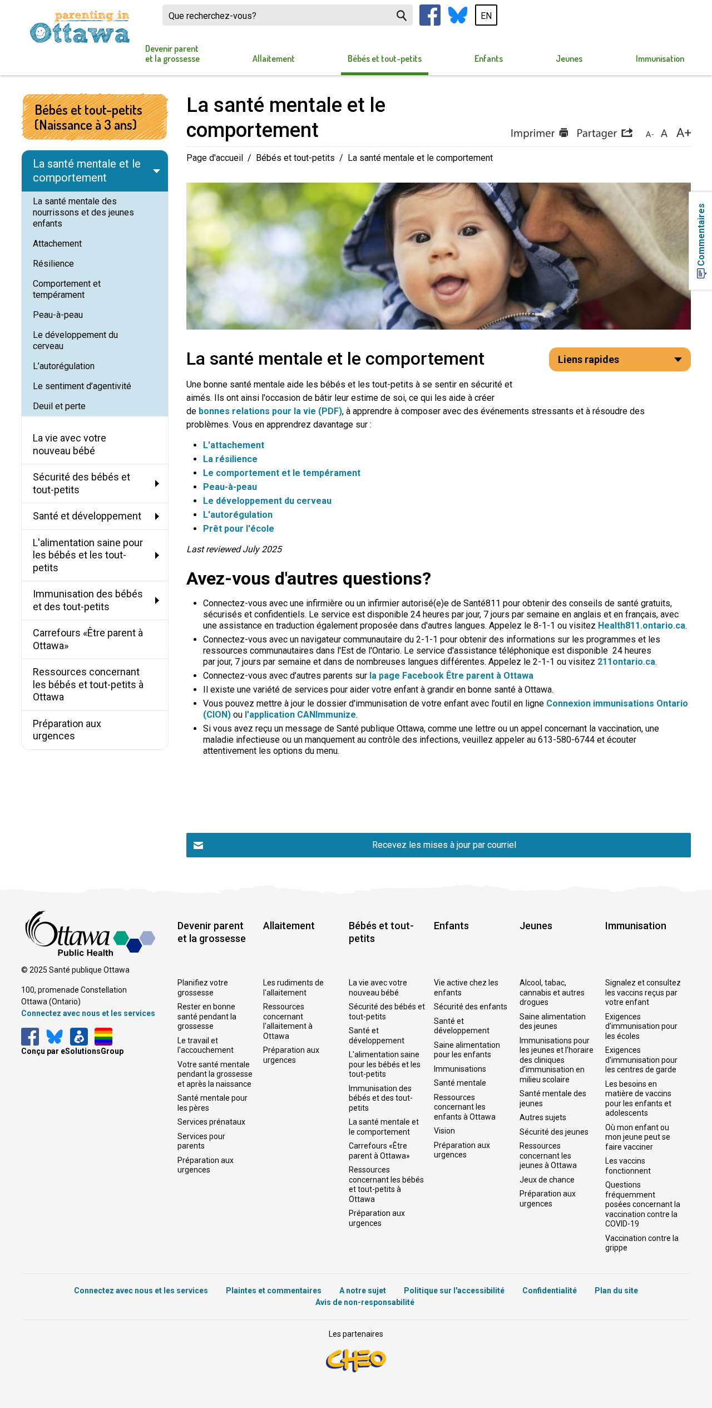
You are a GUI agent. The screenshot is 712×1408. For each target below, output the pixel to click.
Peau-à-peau (230, 487)
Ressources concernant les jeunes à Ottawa (548, 1155)
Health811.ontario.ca (641, 625)
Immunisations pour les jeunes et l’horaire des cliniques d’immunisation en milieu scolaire (557, 1060)
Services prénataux (211, 1121)
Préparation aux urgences (205, 1165)
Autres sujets (543, 1117)
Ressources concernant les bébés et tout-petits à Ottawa (386, 1184)
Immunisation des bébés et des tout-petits (381, 1098)
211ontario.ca (626, 661)
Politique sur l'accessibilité (454, 1290)
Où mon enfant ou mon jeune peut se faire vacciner (637, 1137)
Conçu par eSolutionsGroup (72, 1051)
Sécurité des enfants (470, 1006)
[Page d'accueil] (79, 27)
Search (401, 15)
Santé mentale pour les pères (212, 1102)
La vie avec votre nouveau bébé (378, 987)
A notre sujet (362, 1290)
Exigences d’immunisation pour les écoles (641, 1026)
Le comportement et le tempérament (283, 473)
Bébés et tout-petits (385, 58)
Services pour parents (201, 1141)
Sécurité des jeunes (554, 1131)
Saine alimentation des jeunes (553, 1021)
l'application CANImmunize (300, 714)
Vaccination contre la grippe (642, 1243)
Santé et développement (376, 1035)
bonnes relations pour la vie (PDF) (270, 411)
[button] (604, 133)
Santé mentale (460, 1082)
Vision (444, 1130)
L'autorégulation (238, 514)
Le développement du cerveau (267, 501)
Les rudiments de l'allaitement (293, 987)
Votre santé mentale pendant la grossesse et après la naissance (215, 1074)
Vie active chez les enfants (466, 987)
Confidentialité (549, 1290)
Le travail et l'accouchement (205, 1045)
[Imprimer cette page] (539, 133)
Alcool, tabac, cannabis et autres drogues (552, 992)
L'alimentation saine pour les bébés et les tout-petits (385, 1064)
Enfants (488, 58)
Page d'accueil (214, 158)
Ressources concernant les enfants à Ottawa (465, 1107)
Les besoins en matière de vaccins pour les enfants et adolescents (638, 1099)
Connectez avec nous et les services (88, 1013)
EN (486, 16)
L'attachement (233, 445)
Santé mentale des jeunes (553, 1098)
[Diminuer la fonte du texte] (650, 133)
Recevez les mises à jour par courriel (444, 845)
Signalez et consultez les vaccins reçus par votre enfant (643, 992)
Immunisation (660, 58)
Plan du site (616, 1290)
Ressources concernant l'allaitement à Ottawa (288, 1021)
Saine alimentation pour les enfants (467, 1050)
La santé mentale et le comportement (384, 1126)
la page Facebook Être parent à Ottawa (451, 675)
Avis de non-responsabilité (364, 1302)
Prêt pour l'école (238, 528)
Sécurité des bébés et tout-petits (387, 1011)
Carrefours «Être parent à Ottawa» (379, 1150)
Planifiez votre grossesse (202, 987)
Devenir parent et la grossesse (172, 53)
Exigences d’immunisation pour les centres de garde (641, 1060)
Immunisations (460, 1068)
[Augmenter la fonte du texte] (664, 133)
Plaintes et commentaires (274, 1290)
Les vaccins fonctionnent (628, 1165)
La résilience (230, 459)
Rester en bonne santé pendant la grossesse (206, 1016)
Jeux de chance (547, 1179)
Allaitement (274, 58)
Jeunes (569, 58)
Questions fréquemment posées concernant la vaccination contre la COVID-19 (642, 1204)
